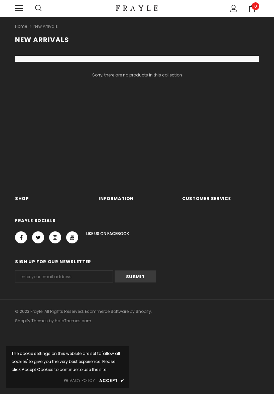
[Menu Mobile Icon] (19, 8)
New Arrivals (45, 26)
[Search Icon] (38, 8)
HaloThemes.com (73, 321)
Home (21, 26)
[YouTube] (72, 237)
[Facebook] (21, 237)
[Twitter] (38, 237)
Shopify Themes (31, 321)
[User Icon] (233, 8)
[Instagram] (55, 237)
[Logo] (137, 8)
